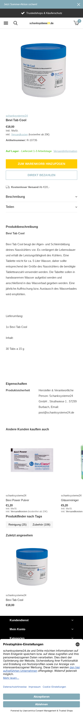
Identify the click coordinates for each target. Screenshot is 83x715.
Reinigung (17, 524)
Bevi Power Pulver (17, 500)
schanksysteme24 (17, 115)
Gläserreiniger (70, 500)
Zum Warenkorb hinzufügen (41, 163)
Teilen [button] (10, 206)
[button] (6, 23)
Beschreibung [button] (15, 196)
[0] (76, 23)
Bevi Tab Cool (14, 599)
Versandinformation (65, 151)
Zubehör (41, 524)
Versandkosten (19, 134)
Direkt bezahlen (42, 175)
